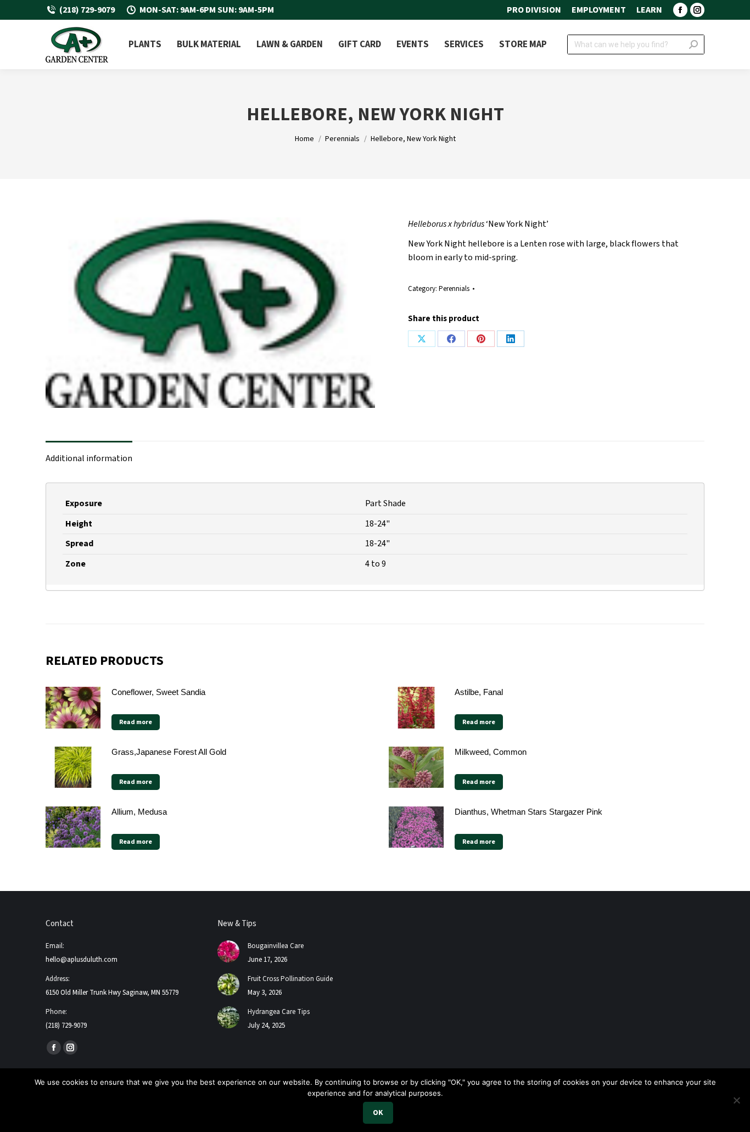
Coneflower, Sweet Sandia (158, 692)
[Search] (693, 44)
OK (378, 1112)
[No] (736, 1100)
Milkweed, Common (491, 751)
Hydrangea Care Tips (279, 1012)
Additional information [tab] (89, 458)
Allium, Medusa (139, 811)
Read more (135, 722)
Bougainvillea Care (276, 946)
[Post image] (228, 951)
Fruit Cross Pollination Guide (290, 979)
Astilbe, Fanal (479, 692)
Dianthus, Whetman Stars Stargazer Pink (528, 811)
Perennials (454, 289)
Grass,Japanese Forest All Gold (168, 751)
